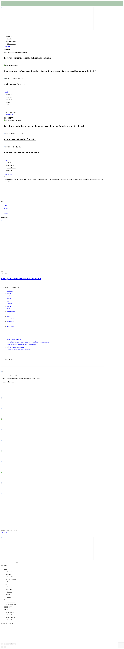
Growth (9, 36)
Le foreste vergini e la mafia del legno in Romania (27, 57)
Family (9, 39)
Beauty (9, 94)
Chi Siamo (10, 163)
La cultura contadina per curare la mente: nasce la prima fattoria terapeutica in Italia (45, 126)
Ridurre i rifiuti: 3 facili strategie (16, 347)
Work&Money (11, 44)
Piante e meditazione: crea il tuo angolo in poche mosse (27, 457)
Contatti (10, 170)
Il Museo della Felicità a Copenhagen (21, 152)
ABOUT (7, 160)
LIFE (6, 34)
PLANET (7, 46)
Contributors (11, 168)
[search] (17, 562)
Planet (8, 316)
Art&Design (11, 109)
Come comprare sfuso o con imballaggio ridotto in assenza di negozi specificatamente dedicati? (50, 71)
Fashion (9, 97)
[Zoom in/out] (14, 644)
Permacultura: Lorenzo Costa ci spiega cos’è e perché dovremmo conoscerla (28, 342)
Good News (10, 303)
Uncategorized (11, 321)
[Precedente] (2, 647)
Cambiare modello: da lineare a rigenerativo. (19, 349)
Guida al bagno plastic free (14, 339)
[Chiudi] (2, 644)
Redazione (10, 165)
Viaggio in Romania (10, 467)
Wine (9, 104)
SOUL (6, 107)
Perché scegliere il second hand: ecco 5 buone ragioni (21, 344)
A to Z (6, 213)
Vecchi (6, 208)
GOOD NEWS (9, 115)
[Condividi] (5, 644)
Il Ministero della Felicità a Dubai (20, 139)
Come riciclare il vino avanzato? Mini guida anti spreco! (27, 518)
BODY (6, 92)
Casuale (6, 210)
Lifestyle (9, 314)
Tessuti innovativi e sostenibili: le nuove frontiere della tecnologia (32, 478)
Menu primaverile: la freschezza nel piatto (21, 278)
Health (9, 99)
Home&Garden (12, 41)
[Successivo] (5, 647)
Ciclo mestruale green (14, 84)
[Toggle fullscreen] (9, 644)
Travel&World (10, 319)
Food (9, 102)
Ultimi (5, 205)
